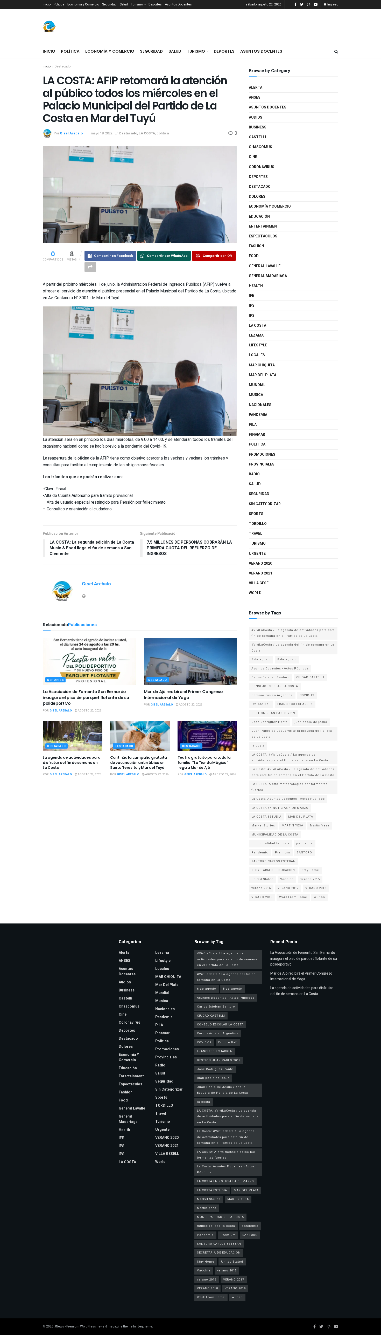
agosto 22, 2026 (89, 710)
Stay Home (310, 870)
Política (59, 4)
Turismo (137, 4)
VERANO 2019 (261, 897)
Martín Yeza (319, 825)
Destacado (62, 66)
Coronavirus (261, 167)
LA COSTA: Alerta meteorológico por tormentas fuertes (289, 787)
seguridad (259, 494)
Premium (282, 852)
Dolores (257, 196)
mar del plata (262, 375)
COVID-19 (307, 695)
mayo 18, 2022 (101, 133)
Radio (254, 474)
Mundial (257, 385)
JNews (59, 1326)
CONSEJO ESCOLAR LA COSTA (274, 686)
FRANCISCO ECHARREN (295, 704)
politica (163, 133)
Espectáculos (263, 236)
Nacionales (260, 405)
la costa (258, 745)
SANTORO (304, 852)
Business (257, 127)
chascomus (260, 147)
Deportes (155, 4)
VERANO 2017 (288, 888)
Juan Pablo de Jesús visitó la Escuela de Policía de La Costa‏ (291, 734)
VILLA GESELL (261, 583)
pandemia (304, 843)
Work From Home (293, 897)
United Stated (262, 879)
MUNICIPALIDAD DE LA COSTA (274, 834)
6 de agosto (261, 659)
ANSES (254, 97)
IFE (251, 295)
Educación (259, 216)
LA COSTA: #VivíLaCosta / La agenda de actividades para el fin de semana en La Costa (289, 757)
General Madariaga (268, 276)
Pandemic (259, 852)
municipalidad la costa (270, 843)
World (255, 593)
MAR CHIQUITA (262, 365)
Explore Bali (261, 704)
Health (256, 286)
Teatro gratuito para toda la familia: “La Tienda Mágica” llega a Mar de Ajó (204, 762)
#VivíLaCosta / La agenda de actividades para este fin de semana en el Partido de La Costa (293, 633)
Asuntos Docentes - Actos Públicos (280, 668)
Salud (124, 4)
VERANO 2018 (315, 888)
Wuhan (319, 897)
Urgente (257, 553)
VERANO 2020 (260, 563)
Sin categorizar (265, 504)
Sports (256, 514)
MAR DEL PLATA (300, 816)
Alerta (255, 87)
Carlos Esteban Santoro (270, 677)
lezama (256, 335)
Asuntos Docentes (178, 4)
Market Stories (263, 825)
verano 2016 (261, 888)
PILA (253, 424)
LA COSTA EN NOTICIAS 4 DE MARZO (279, 808)
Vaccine (287, 879)
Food (254, 256)
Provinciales (261, 464)
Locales (257, 355)
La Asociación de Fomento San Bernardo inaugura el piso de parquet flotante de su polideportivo (86, 697)
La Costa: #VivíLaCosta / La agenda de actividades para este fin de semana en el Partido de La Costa (292, 772)
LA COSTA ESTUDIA (266, 816)
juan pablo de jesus (310, 722)
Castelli (257, 137)
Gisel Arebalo (71, 133)
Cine (253, 157)
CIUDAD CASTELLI (310, 677)
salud (255, 484)
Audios (255, 117)
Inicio (47, 4)
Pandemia (258, 414)
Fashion (256, 246)
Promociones (262, 454)
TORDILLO (258, 523)
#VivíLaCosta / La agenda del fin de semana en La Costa (292, 647)
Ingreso (332, 4)
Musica (256, 395)
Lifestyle (258, 345)
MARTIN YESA (292, 825)
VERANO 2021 (260, 573)
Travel (255, 533)
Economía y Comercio (83, 4)
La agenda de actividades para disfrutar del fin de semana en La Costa (72, 762)
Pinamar (257, 434)
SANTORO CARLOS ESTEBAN (273, 861)
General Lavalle (264, 266)
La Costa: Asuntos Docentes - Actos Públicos (288, 799)
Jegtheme (144, 1326)
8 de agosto (287, 659)
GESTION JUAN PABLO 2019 (273, 713)
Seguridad (109, 4)
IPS (252, 305)
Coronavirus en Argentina (272, 695)
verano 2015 (310, 879)
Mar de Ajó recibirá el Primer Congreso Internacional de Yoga (183, 694)
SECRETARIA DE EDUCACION (273, 870)
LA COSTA (147, 133)
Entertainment (264, 226)
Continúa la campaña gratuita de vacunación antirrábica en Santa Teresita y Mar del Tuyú (138, 762)
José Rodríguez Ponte (269, 722)
